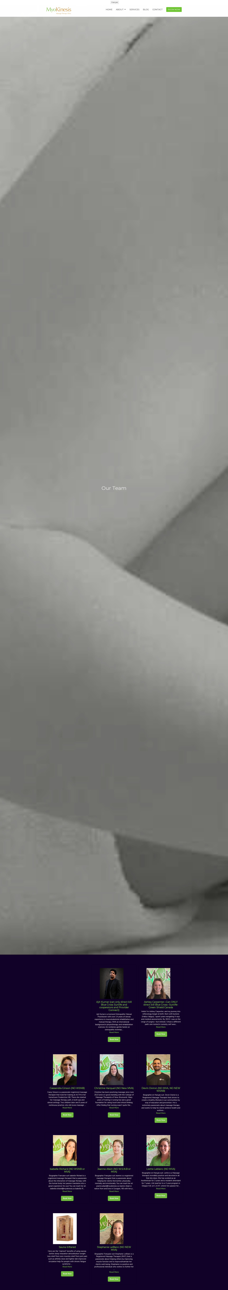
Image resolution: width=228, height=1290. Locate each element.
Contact (157, 9)
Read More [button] (114, 1032)
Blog (146, 9)
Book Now (114, 1039)
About (120, 9)
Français (115, 2)
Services (134, 9)
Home (109, 9)
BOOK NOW (174, 9)
